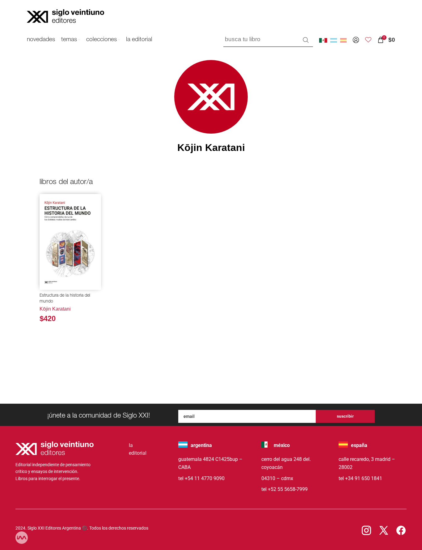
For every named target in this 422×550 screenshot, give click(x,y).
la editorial (137, 449)
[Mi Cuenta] (356, 40)
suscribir (345, 416)
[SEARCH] (306, 40)
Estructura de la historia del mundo (65, 299)
